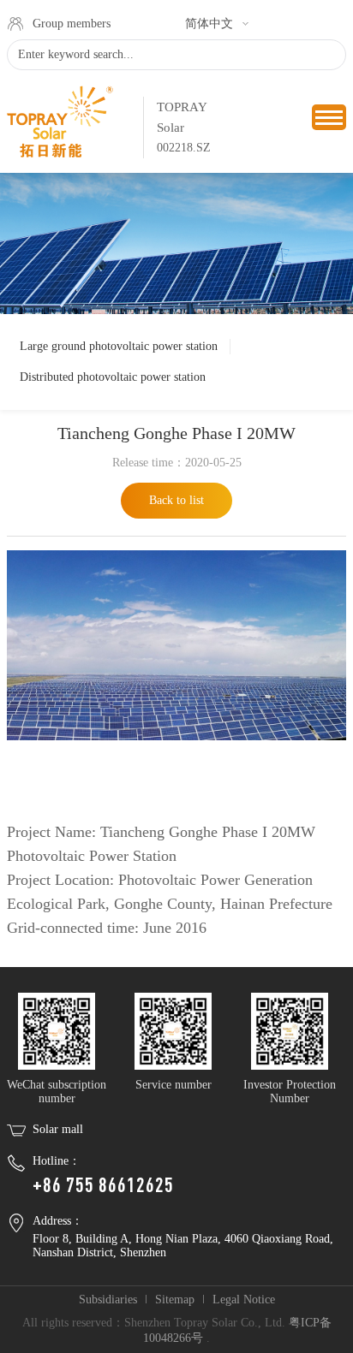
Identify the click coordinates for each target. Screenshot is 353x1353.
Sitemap (174, 1299)
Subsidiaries (108, 1299)
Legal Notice (243, 1299)
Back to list (176, 500)
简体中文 (209, 23)
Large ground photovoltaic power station (119, 346)
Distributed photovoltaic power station (113, 377)
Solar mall (58, 1129)
